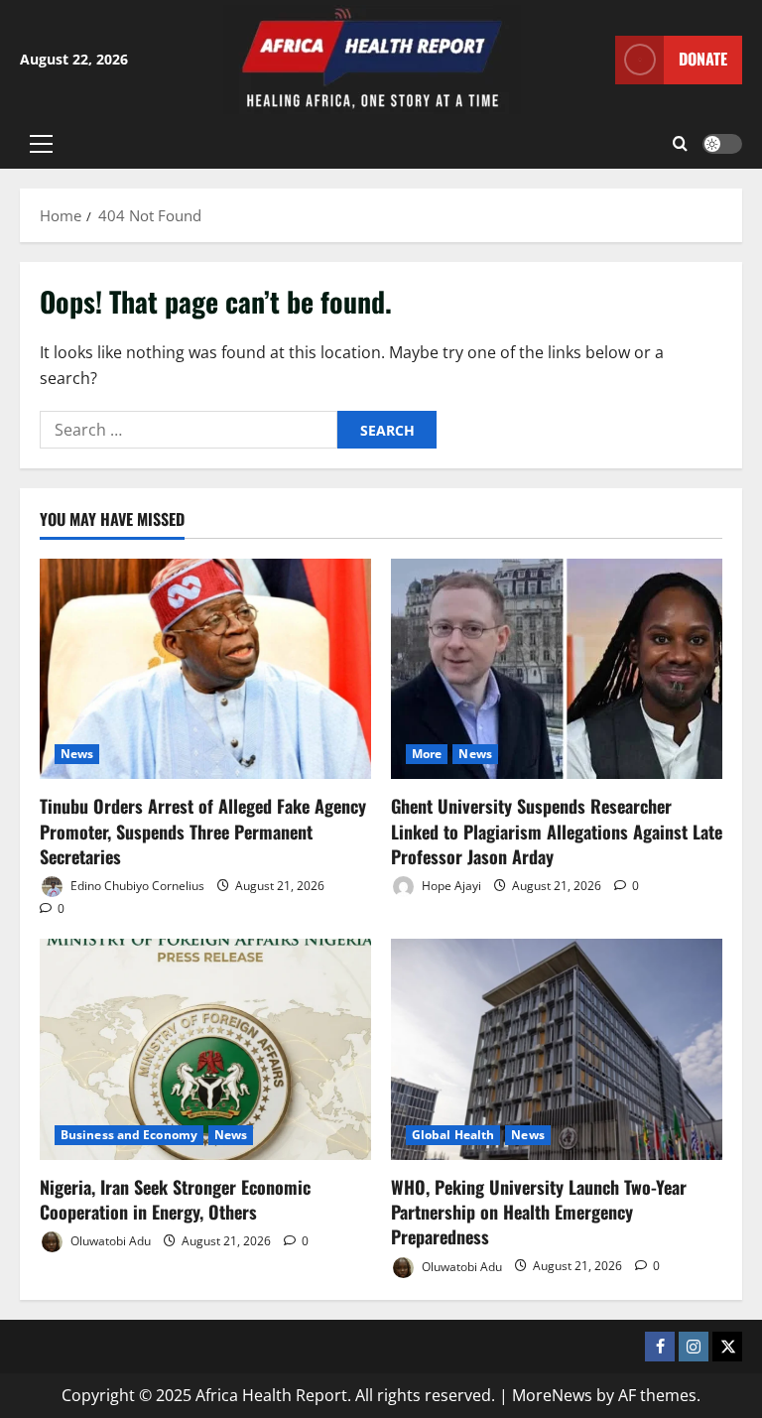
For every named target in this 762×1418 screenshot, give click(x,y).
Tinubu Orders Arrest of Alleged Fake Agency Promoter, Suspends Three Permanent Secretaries (203, 830)
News (77, 753)
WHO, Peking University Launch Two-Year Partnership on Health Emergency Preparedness (539, 1211)
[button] (41, 144)
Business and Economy (129, 1134)
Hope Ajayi (450, 885)
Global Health (453, 1134)
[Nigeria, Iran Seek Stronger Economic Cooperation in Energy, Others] (205, 1049)
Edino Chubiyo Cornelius (135, 885)
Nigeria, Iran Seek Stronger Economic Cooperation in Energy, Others (175, 1199)
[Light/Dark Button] (722, 144)
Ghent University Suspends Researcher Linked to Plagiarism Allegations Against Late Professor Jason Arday (556, 830)
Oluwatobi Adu (109, 1240)
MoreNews (552, 1395)
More (427, 753)
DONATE (703, 58)
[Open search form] (680, 144)
